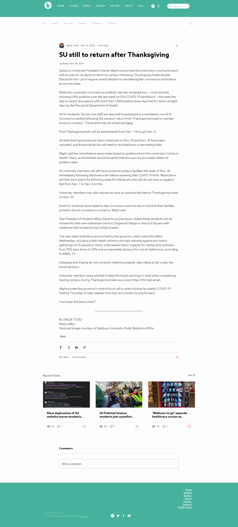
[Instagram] (153, 6)
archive (85, 516)
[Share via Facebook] (60, 347)
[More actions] (177, 45)
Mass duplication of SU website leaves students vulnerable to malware (64, 415)
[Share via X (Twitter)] (68, 347)
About (188, 498)
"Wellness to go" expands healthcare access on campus (169, 415)
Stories (188, 493)
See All (191, 375)
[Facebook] (158, 6)
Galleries (96, 23)
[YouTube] (129, 515)
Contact (187, 504)
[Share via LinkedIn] (76, 347)
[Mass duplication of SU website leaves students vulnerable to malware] (66, 394)
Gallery (188, 496)
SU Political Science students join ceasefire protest (116, 415)
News (54, 23)
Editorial (112, 23)
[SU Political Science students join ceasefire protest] (119, 394)
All (44, 23)
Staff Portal (185, 507)
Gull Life (68, 23)
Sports (82, 23)
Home (188, 490)
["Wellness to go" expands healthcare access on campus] (171, 394)
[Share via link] (84, 347)
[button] (191, 23)
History (187, 501)
